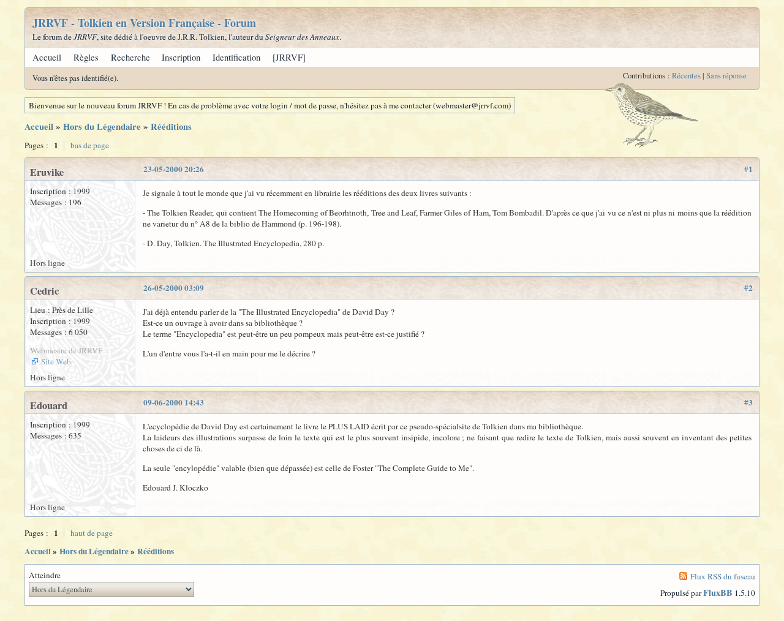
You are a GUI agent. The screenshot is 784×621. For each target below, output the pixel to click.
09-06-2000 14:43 (173, 402)
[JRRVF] (289, 57)
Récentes (686, 75)
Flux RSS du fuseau (722, 576)
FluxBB (718, 592)
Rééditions (171, 126)
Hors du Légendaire (102, 126)
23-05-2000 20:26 (173, 169)
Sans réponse (726, 75)
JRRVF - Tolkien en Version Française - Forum (144, 23)
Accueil (46, 57)
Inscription (181, 57)
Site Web (56, 361)
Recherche (130, 57)
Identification (236, 57)
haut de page (91, 532)
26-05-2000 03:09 (173, 288)
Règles (86, 57)
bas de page (89, 145)
